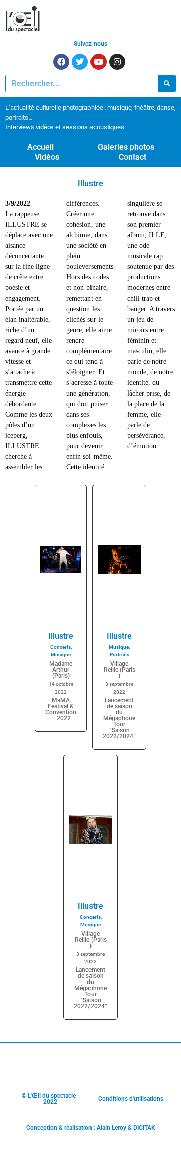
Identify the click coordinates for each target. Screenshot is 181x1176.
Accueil (40, 147)
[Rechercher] (166, 83)
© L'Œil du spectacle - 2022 (50, 1098)
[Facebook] (61, 62)
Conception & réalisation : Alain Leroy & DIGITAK (90, 1127)
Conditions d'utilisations (130, 1098)
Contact (132, 157)
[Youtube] (98, 62)
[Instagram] (117, 62)
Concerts (60, 647)
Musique (61, 654)
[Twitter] (80, 62)
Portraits (119, 654)
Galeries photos (126, 147)
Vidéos (47, 157)
